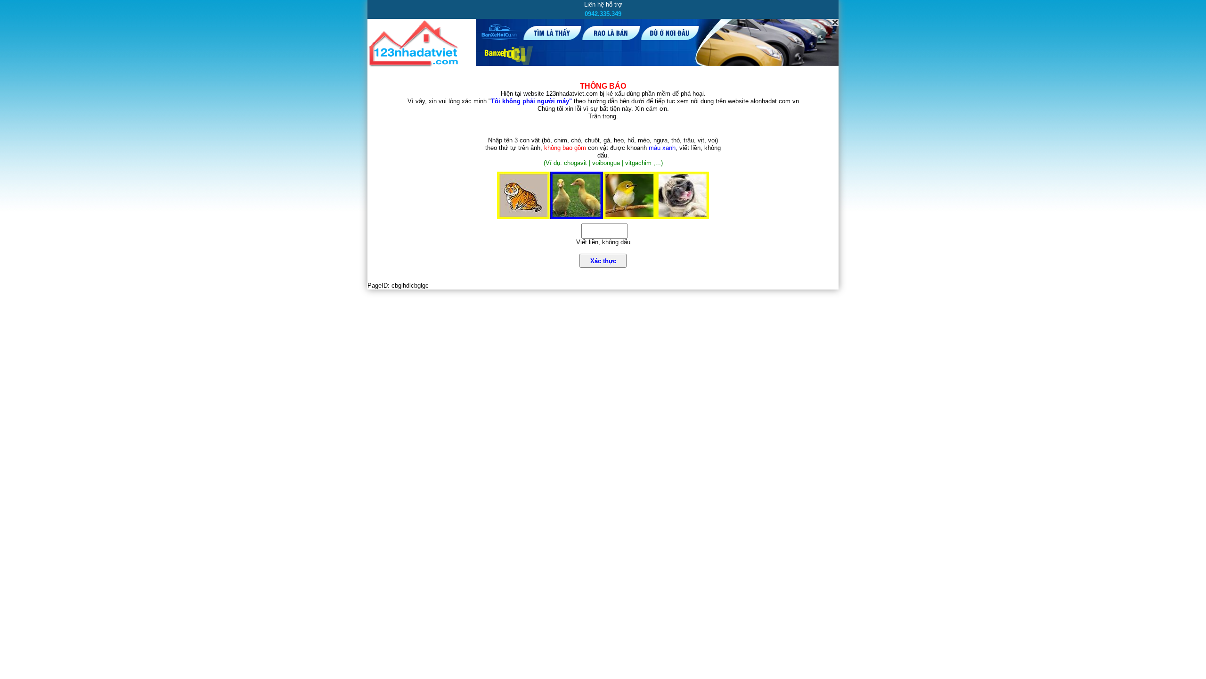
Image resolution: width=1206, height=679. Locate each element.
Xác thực (603, 261)
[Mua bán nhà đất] (415, 64)
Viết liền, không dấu (603, 242)
